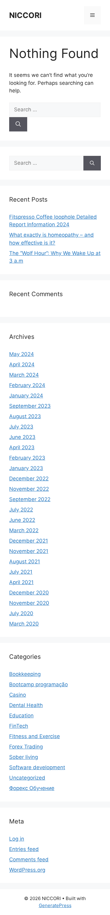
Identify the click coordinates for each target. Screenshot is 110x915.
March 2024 (24, 375)
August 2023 (25, 416)
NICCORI (25, 15)
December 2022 (29, 478)
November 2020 (29, 603)
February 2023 (27, 458)
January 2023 (26, 468)
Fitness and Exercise (34, 736)
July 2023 (21, 427)
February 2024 (27, 385)
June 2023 (22, 437)
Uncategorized (27, 778)
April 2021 (21, 582)
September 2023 (30, 406)
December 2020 (29, 593)
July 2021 (20, 572)
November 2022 (29, 489)
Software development (37, 767)
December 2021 (28, 541)
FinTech (18, 726)
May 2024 (21, 354)
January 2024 (26, 396)
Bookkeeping (25, 674)
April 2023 (22, 447)
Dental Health (26, 705)
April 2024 (22, 364)
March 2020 (24, 624)
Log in (16, 839)
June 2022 (22, 520)
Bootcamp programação (38, 684)
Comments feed (29, 859)
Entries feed (24, 849)
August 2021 (24, 561)
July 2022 (21, 510)
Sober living (23, 757)
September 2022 (29, 499)
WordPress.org (27, 870)
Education (21, 715)
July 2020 (21, 613)
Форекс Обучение (31, 788)
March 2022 (23, 530)
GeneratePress (55, 905)
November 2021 (28, 551)
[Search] (18, 124)
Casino (17, 695)
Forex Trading (26, 747)
